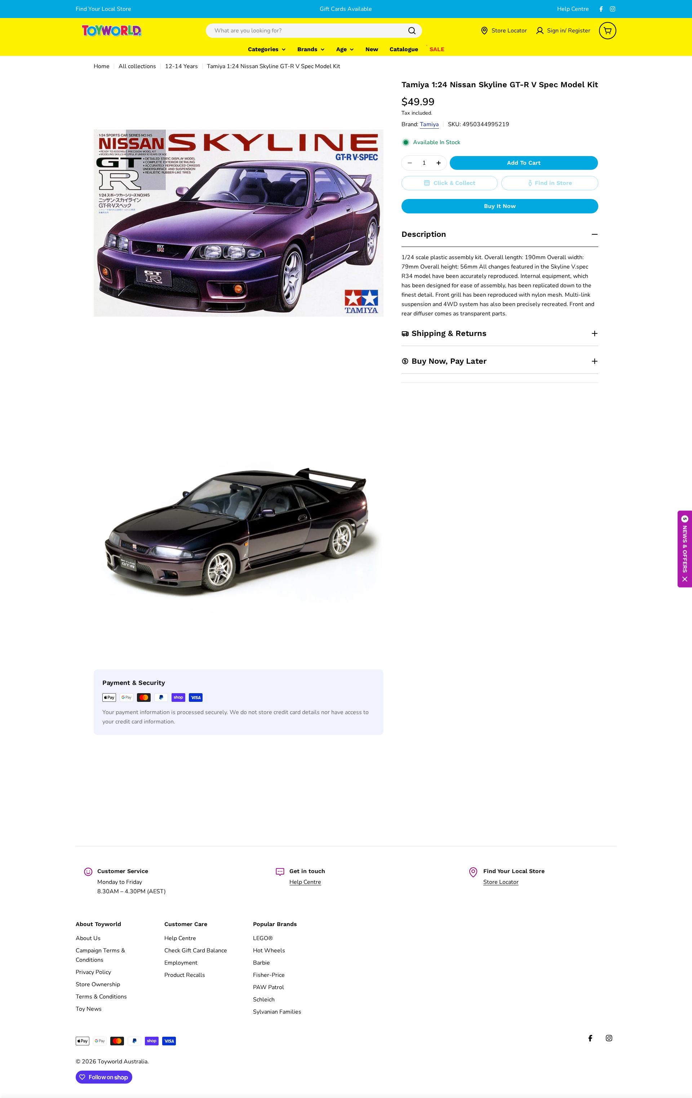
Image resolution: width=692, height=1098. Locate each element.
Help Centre (573, 9)
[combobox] (314, 30)
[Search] (412, 30)
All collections (137, 66)
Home (102, 66)
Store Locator (501, 882)
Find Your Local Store (103, 9)
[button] (685, 549)
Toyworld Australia (122, 1062)
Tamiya (429, 124)
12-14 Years (181, 66)
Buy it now (500, 206)
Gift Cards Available (346, 9)
